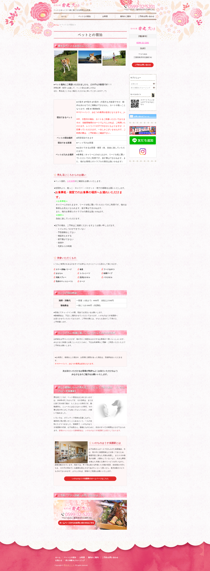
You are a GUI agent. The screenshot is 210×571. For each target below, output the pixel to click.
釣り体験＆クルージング (140, 88)
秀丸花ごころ (69, 565)
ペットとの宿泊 (84, 16)
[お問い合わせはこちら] (90, 528)
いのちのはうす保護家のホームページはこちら (90, 478)
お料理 (105, 16)
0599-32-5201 (142, 42)
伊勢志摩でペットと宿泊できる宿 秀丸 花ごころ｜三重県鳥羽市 (66, 5)
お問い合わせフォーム (141, 116)
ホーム (63, 16)
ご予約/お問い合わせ (146, 16)
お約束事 (71, 181)
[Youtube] (143, 133)
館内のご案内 (125, 16)
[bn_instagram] (143, 155)
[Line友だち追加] (143, 143)
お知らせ (134, 84)
